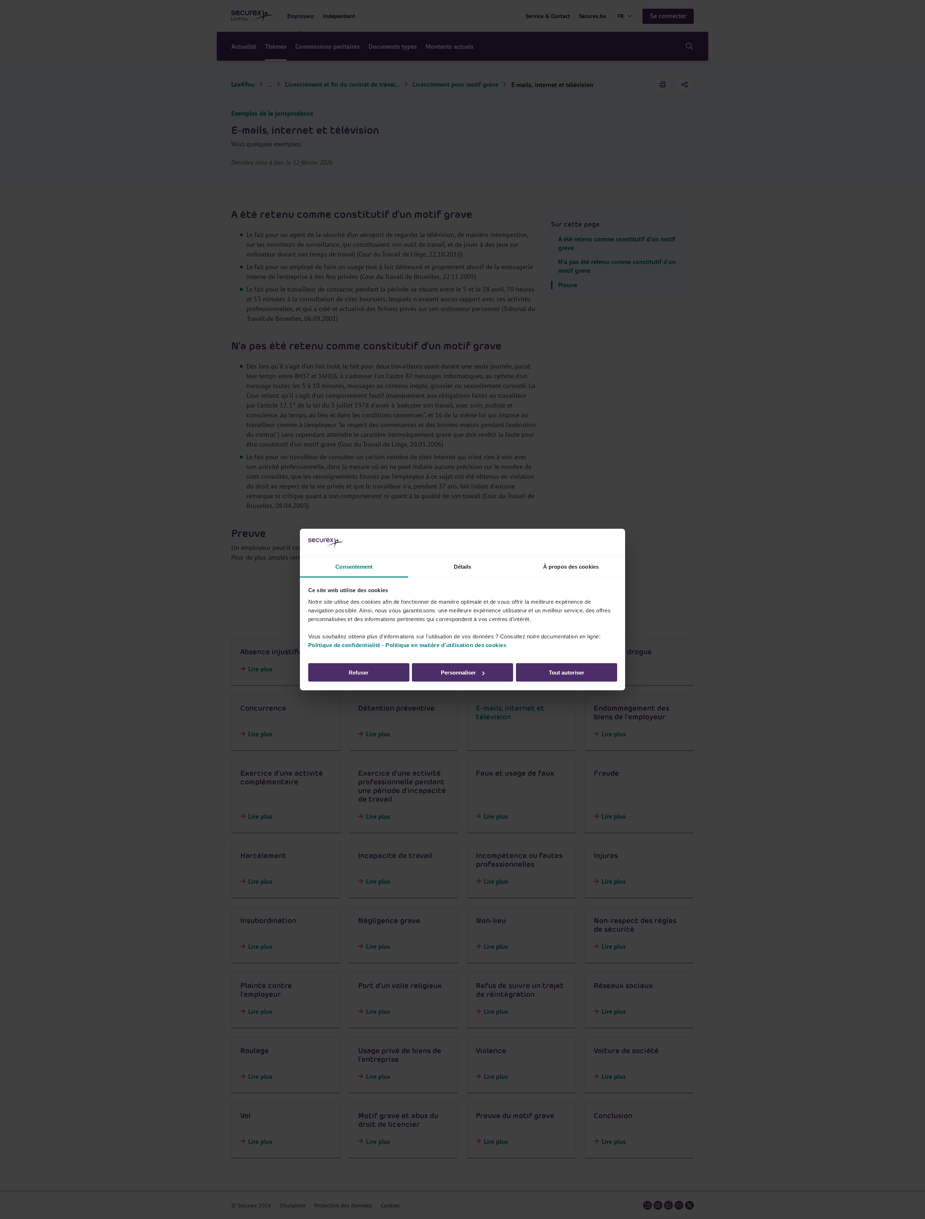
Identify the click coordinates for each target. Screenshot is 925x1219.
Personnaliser (458, 672)
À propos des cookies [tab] (571, 566)
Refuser (359, 672)
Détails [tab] (463, 566)
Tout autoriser (566, 672)
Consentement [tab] (354, 566)
